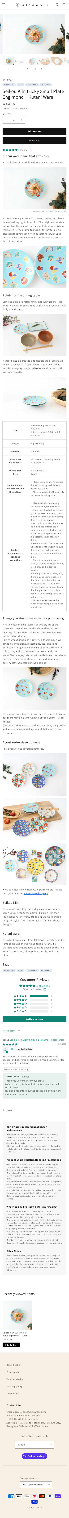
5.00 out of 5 (43, 985)
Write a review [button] (34, 1019)
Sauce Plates (32, 85)
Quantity (7, 113)
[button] (4, 5)
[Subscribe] (50, 1445)
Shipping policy (14, 1386)
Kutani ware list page (36, 893)
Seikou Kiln (46, 85)
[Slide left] (27, 68)
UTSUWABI (37, 1507)
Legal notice (12, 1393)
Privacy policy (13, 1372)
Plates (20, 85)
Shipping (6, 108)
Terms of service (14, 1379)
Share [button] (9, 1110)
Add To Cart (11, 1345)
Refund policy (13, 1364)
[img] (10, 1044)
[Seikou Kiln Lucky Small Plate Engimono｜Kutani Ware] (17, 1315)
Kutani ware (9, 85)
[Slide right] (41, 68)
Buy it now (34, 140)
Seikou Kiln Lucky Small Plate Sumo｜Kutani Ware (37, 1039)
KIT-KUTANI (8, 80)
